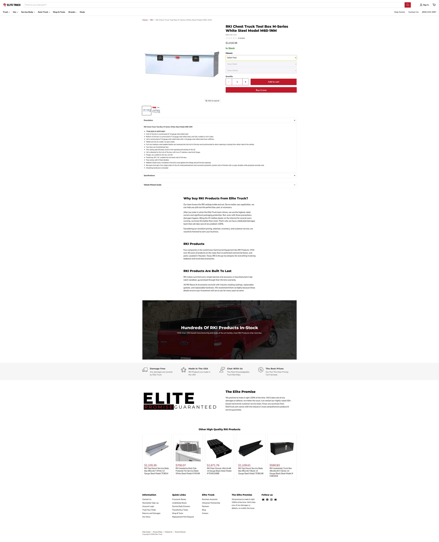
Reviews (205, 506)
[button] (219, 120)
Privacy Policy (157, 532)
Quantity (229, 76)
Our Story (146, 517)
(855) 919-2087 (429, 12)
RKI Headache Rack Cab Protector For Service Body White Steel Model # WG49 (188, 471)
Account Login (148, 506)
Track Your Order (149, 510)
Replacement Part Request (183, 517)
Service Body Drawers (181, 506)
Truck (5, 12)
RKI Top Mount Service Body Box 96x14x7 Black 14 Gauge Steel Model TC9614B (250, 471)
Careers (205, 513)
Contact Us (413, 12)
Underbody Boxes (179, 503)
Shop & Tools (59, 12)
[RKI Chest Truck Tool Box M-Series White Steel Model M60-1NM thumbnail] (146, 110)
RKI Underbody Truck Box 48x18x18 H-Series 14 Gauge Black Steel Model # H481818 (281, 472)
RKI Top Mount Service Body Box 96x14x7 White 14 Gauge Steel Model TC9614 (156, 471)
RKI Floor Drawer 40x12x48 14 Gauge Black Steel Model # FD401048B (219, 471)
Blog (204, 510)
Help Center (399, 12)
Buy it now (261, 90)
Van (15, 12)
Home (145, 20)
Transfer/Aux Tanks (180, 510)
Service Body (27, 12)
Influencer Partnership (211, 503)
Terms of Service (180, 532)
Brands (71, 12)
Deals (82, 12)
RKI (151, 20)
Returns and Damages (151, 513)
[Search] (408, 5)
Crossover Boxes (179, 499)
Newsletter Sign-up (150, 503)
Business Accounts (210, 499)
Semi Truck (43, 12)
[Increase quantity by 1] (245, 82)
